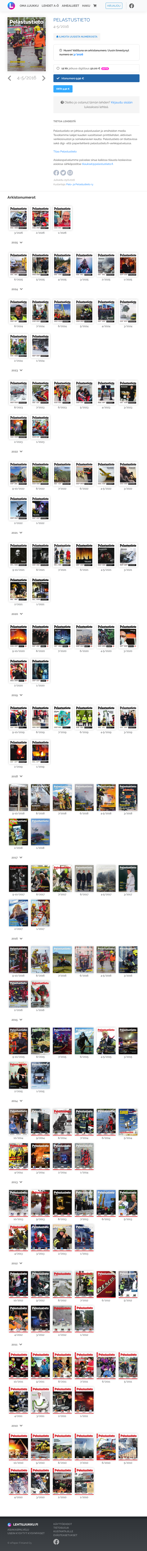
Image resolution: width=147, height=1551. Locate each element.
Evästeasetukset (65, 1535)
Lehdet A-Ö (50, 5)
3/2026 (78, 54)
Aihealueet (70, 5)
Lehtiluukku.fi (25, 1524)
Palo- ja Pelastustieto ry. (79, 184)
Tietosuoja (61, 1527)
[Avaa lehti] (18, 216)
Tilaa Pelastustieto (65, 151)
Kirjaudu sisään (121, 102)
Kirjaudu (114, 5)
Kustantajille (63, 1531)
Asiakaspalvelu (18, 1529)
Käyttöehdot (62, 1524)
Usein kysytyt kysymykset (26, 1533)
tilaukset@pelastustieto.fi (97, 163)
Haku (86, 5)
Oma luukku (29, 5)
